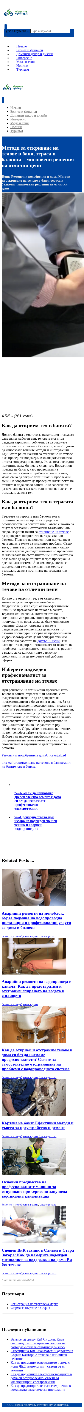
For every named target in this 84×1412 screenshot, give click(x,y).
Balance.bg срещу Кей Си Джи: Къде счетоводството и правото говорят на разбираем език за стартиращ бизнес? (38, 1343)
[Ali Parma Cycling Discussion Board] (17, 15)
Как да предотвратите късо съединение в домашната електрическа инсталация (41, 1387)
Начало (21, 46)
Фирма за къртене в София (30, 1308)
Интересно (24, 58)
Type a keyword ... (17, 31)
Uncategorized (56, 755)
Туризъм (22, 69)
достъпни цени (48, 641)
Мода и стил (25, 62)
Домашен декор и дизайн (34, 54)
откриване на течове (54, 532)
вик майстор (11, 762)
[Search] (5, 36)
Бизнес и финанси (29, 50)
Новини (22, 65)
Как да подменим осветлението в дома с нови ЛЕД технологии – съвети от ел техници (40, 1366)
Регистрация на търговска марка (34, 1304)
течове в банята (24, 766)
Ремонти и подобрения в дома (24, 755)
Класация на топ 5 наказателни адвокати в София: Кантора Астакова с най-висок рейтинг (42, 1354)
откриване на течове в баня (40, 762)
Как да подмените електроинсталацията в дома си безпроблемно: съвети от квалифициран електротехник (41, 1378)
